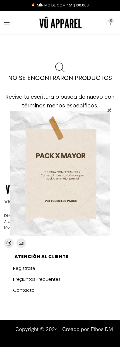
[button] (7, 22)
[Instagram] (9, 243)
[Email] (21, 243)
